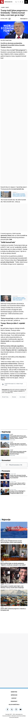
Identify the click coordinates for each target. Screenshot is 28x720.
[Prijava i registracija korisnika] (20, 1)
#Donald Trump (5, 397)
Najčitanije (6, 432)
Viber (9, 392)
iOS (25, 389)
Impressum (14, 695)
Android (22, 389)
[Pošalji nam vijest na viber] (16, 709)
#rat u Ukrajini (22, 397)
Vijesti (3, 7)
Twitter (11, 391)
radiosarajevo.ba (18, 714)
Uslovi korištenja (14, 704)
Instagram (20, 391)
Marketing (14, 692)
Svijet (7, 7)
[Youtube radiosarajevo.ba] (20, 709)
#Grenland (14, 397)
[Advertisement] (14, 122)
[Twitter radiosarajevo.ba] (11, 709)
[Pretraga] (18, 1)
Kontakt (14, 698)
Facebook (15, 391)
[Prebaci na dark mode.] (16, 1)
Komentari (6, 460)
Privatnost (14, 701)
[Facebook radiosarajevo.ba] (7, 709)
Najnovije (6, 519)
